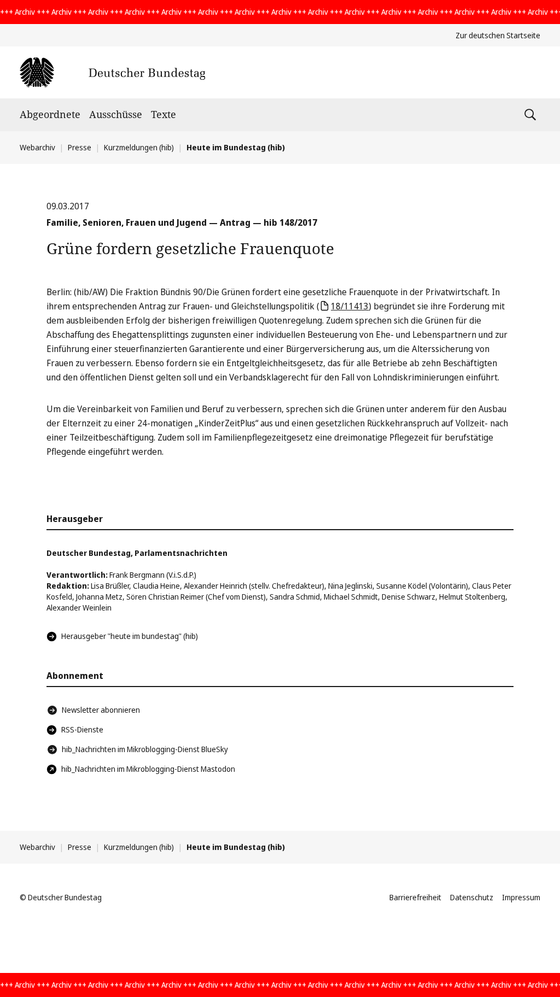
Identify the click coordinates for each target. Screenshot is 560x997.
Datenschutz (471, 897)
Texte (163, 114)
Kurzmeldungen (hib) (139, 147)
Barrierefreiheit (415, 897)
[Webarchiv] (112, 72)
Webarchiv (37, 147)
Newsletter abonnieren (101, 710)
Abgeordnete (50, 114)
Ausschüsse (115, 114)
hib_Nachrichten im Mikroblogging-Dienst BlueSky (145, 749)
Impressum (521, 897)
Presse (79, 147)
